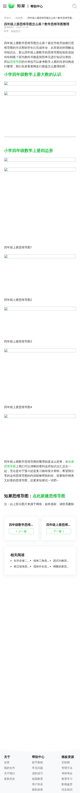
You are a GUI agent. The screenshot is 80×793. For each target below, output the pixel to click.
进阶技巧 (37, 773)
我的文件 (9, 767)
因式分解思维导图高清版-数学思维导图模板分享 (61, 560)
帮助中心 (36, 6)
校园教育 (20, 18)
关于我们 (9, 773)
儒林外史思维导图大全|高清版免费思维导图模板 (41, 566)
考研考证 (67, 773)
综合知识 (67, 789)
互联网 (66, 762)
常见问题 (37, 767)
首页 (7, 762)
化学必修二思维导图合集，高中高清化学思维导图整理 (21, 560)
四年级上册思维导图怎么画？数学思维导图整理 (52, 18)
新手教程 (37, 762)
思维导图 (16, 62)
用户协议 (37, 784)
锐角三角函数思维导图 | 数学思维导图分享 (41, 560)
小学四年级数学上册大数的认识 (32, 74)
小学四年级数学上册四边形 (28, 150)
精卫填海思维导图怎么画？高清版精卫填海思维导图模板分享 (21, 566)
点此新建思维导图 (49, 495)
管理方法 (67, 767)
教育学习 (67, 778)
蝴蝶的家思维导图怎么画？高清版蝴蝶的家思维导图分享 (61, 566)
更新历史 (9, 778)
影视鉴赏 (67, 784)
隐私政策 (37, 789)
